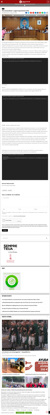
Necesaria (4, 410)
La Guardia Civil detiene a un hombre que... (11, 374)
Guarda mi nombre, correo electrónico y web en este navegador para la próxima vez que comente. (24, 213)
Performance (12, 410)
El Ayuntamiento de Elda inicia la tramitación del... (36, 374)
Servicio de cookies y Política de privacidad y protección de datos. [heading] (16, 390)
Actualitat (5, 190)
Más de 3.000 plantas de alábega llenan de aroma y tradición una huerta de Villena (19, 305)
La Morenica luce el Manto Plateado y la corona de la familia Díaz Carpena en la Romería (21, 311)
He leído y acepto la (14, 216)
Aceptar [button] (28, 412)
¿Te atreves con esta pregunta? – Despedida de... (16, 352)
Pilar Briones (6, 12)
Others (18, 410)
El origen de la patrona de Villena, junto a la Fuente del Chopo (15, 308)
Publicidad (30, 410)
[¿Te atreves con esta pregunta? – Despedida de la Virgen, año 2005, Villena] (25, 335)
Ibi (3, 8)
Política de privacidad (19, 216)
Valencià (9, 190)
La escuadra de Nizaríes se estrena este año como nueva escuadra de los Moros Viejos (21, 299)
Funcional (24, 410)
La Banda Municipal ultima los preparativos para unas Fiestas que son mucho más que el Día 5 (22, 302)
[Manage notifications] (47, 412)
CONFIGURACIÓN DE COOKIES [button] (7, 412)
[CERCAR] (46, 238)
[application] (25, 71)
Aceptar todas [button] (20, 412)
